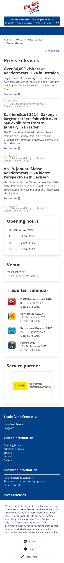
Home (7, 39)
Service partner (23, 366)
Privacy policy (49, 532)
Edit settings (32, 556)
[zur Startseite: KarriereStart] (32, 7)
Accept (32, 541)
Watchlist (53, 50)
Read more (10, 94)
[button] (60, 31)
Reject (32, 548)
